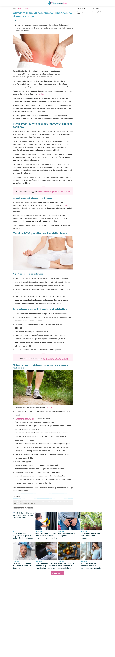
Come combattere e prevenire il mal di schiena (54, 192)
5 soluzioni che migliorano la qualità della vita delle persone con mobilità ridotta (23, 535)
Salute (15, 8)
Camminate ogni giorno (24, 418)
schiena (41, 94)
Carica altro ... (57, 573)
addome (64, 205)
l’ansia (49, 408)
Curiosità (38, 531)
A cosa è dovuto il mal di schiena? (55, 358)
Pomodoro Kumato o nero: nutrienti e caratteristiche (67, 565)
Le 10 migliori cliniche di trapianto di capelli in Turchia (23, 565)
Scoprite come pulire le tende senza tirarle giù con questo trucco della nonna (45, 535)
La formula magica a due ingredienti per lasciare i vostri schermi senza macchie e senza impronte (46, 565)
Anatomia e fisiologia (24, 8)
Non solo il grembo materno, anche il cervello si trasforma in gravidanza (90, 565)
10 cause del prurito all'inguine (66, 534)
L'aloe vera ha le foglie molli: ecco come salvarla (90, 535)
